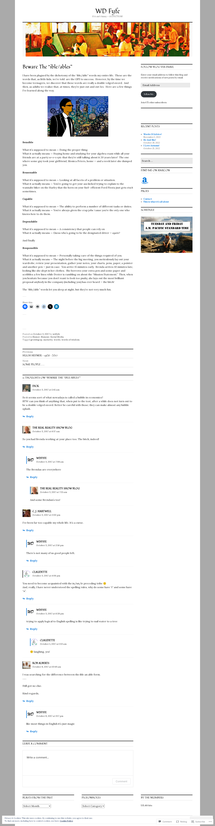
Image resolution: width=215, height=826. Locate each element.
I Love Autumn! (151, 145)
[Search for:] (166, 161)
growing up (36, 339)
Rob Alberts (40, 663)
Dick (35, 386)
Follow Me (148, 94)
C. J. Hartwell (41, 511)
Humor (36, 337)
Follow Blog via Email (157, 67)
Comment (121, 781)
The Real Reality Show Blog (52, 428)
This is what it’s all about (156, 201)
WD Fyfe (107, 11)
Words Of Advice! (152, 134)
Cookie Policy (66, 821)
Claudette (39, 572)
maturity (48, 339)
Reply (30, 416)
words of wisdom (70, 339)
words (57, 339)
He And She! (149, 140)
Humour (45, 337)
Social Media (57, 337)
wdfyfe (56, 334)
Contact (147, 199)
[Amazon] (144, 180)
